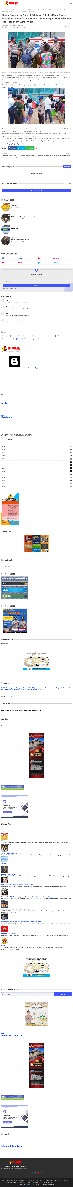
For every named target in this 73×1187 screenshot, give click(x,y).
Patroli (31, 688)
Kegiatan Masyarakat (23, 336)
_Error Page (20, 1182)
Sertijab (35, 689)
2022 (37, 459)
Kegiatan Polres (36, 336)
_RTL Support (28, 1182)
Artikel (4, 403)
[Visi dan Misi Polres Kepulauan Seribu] (5, 218)
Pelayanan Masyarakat (49, 336)
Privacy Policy (22, 1181)
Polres (58, 336)
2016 (37, 478)
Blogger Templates (30, 1184)
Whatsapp (30, 148)
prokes (8, 9)
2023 (37, 455)
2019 (37, 468)
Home (3, 9)
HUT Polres (41, 689)
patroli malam (41, 688)
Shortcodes (49, 1182)
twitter (55, 263)
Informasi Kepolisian (11, 1035)
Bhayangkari (5, 336)
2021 (37, 462)
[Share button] (36, 148)
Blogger (35, 1182)
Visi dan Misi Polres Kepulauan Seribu (23, 217)
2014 (37, 483)
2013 (37, 486)
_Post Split (65, 1181)
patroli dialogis (9, 689)
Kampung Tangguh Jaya (13, 144)
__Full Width (39, 1181)
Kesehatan (6, 417)
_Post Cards (57, 1181)
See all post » (4, 401)
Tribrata (3, 841)
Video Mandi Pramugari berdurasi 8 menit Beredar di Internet (17, 884)
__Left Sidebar (31, 1181)
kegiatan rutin (35, 339)
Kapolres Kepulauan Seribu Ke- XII (10, 933)
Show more (67, 166)
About (8, 1181)
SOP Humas (4, 946)
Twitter (22, 148)
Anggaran (14, 228)
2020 (37, 465)
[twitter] (35, 1172)
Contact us (14, 1181)
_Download (5, 1182)
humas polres (23, 689)
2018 (37, 471)
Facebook (13, 148)
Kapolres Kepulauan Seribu (20, 239)
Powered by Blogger (33, 368)
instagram (55, 258)
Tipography (42, 1182)
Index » (3, 415)
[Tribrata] (5, 207)
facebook (20, 258)
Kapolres (13, 336)
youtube (20, 263)
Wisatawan (26, 339)
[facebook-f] (32, 1172)
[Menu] (2, 3)
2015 (37, 480)
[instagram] (41, 1172)
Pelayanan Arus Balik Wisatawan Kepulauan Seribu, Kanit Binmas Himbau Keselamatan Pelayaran (27, 897)
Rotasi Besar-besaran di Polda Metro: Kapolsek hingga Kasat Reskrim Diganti (21, 921)
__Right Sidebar (48, 1181)
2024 (37, 453)
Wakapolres (16, 689)
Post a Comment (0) (36, 191)
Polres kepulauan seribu (8, 339)
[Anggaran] (5, 229)
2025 (37, 450)
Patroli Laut (30, 689)
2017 (37, 474)
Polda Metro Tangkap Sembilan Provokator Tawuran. (15, 909)
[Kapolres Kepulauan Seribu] (5, 240)
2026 (37, 446)
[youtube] (38, 1172)
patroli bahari (62, 688)
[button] (71, 3)
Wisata (19, 339)
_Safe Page (13, 1182)
